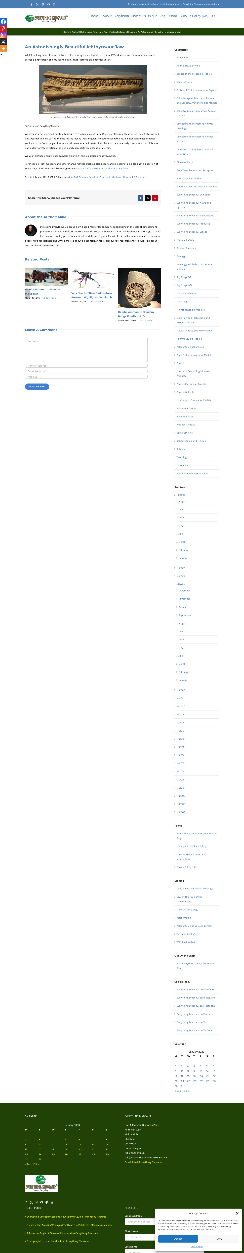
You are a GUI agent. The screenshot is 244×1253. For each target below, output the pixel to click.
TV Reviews (182, 465)
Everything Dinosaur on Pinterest (195, 1014)
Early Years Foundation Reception (195, 170)
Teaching (181, 457)
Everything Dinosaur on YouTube (194, 1030)
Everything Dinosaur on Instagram (195, 997)
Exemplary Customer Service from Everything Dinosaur (58, 1241)
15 (214, 1071)
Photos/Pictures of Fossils (118, 177)
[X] (3, 41)
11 (188, 1071)
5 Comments (97, 301)
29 (214, 1081)
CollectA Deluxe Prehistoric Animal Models (196, 113)
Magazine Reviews (186, 293)
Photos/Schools (185, 392)
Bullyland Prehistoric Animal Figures (196, 90)
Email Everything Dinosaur (147, 1162)
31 (182, 1086)
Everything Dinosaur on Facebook (195, 989)
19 (194, 1076)
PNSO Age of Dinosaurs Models (193, 400)
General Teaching (186, 248)
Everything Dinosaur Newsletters (194, 215)
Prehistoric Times (186, 408)
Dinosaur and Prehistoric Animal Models (194, 139)
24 (182, 1081)
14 (207, 1071)
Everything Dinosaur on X (190, 1022)
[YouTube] (41, 1202)
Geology (180, 256)
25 (188, 1081)
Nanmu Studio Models (189, 338)
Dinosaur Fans (86, 177)
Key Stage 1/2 (184, 277)
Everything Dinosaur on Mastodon (195, 1005)
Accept (178, 1238)
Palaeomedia (183, 917)
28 (207, 1081)
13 (201, 1071)
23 (176, 1081)
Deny (219, 1238)
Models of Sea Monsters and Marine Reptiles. (103, 168)
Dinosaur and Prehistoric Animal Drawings (194, 126)
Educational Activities (188, 178)
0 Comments (140, 177)
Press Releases (184, 416)
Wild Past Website (186, 942)
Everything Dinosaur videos (191, 231)
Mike (30, 177)
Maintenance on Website (190, 309)
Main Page (99, 177)
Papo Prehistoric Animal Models (194, 354)
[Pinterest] (3, 28)
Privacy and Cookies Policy (191, 846)
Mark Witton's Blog (187, 909)
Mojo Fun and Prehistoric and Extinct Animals (193, 320)
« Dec (177, 1090)
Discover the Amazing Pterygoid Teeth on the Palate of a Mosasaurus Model (69, 1224)
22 (214, 1076)
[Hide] (1, 54)
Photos (180, 363)
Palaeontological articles (190, 346)
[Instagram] (3, 35)
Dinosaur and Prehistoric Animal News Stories (194, 152)
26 (194, 1081)
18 (188, 1076)
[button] (237, 1213)
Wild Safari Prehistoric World (192, 473)
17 (182, 1076)
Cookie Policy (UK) (186, 867)
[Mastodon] (46, 1202)
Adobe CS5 (72, 177)
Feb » (186, 1090)
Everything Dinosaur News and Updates (193, 205)
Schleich (181, 449)
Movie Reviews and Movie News (194, 330)
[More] (3, 48)
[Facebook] (3, 21)
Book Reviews (184, 81)
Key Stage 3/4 (184, 285)
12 (194, 1071)
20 (201, 1076)
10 (182, 1071)
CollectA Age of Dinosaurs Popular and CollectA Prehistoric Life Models (196, 100)
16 (176, 1076)
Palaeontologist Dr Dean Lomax (194, 925)
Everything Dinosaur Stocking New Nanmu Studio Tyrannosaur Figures (66, 1216)
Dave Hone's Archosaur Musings (194, 888)
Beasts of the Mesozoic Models (194, 73)
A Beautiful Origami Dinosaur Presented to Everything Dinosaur (62, 1233)
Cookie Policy (197, 1247)
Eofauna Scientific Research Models (196, 186)
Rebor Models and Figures (191, 440)
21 (207, 1076)
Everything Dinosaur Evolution (193, 194)
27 (201, 1081)
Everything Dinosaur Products (193, 223)
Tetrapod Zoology (186, 933)
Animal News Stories (188, 65)
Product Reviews (185, 424)
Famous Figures (185, 239)
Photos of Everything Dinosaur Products (193, 373)
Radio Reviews (184, 432)
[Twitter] (31, 1202)
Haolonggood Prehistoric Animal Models (194, 266)
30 (176, 1086)
